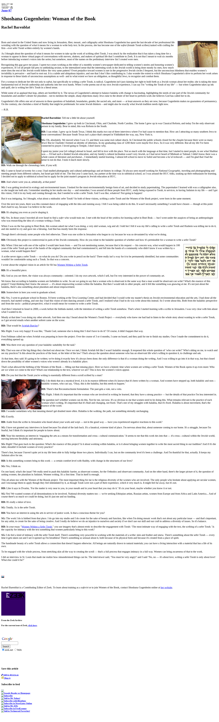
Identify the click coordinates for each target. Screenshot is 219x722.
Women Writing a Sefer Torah (72, 264)
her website (166, 587)
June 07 (6, 10)
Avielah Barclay (30, 325)
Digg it (7, 678)
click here (32, 625)
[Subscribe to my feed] (2, 691)
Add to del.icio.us (11, 675)
